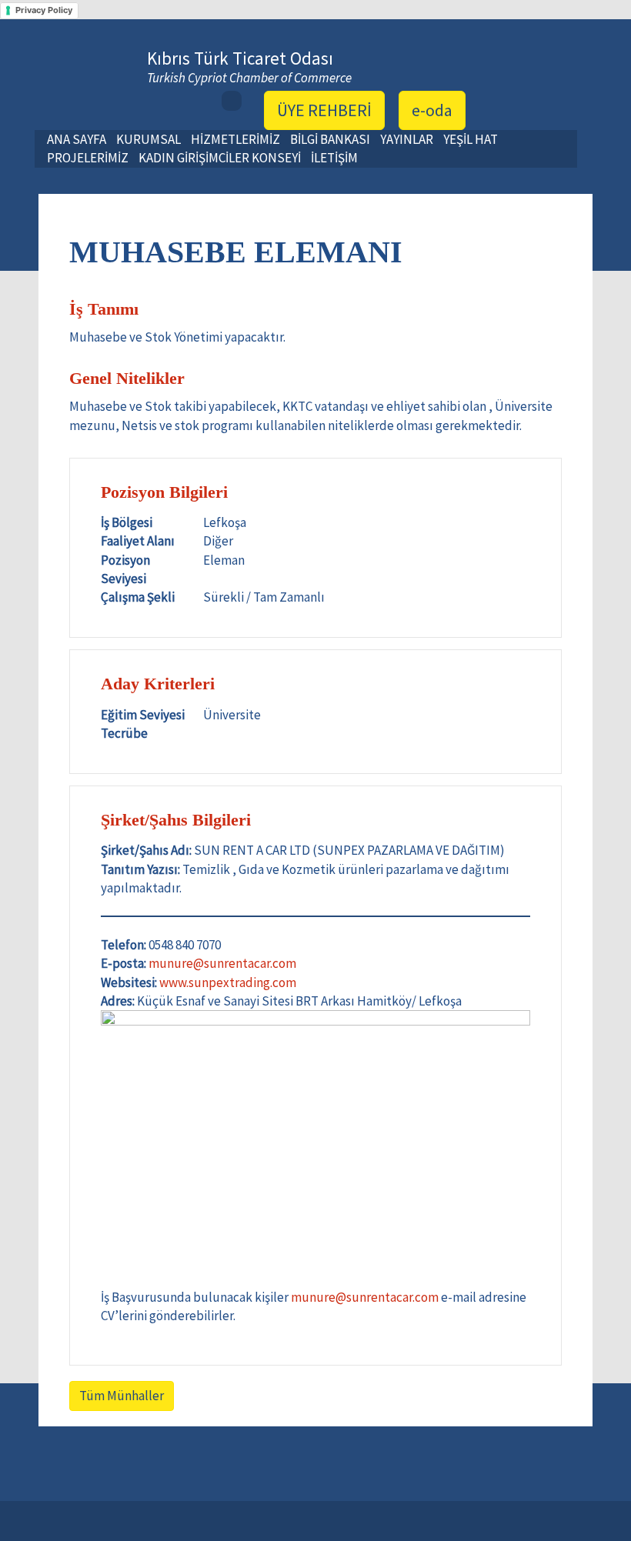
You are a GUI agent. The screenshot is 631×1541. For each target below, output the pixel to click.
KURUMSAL (148, 139)
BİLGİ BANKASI (330, 139)
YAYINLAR (406, 139)
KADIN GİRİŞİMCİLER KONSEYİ (220, 157)
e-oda (432, 110)
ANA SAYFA (76, 139)
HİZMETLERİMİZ (235, 139)
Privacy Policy (43, 10)
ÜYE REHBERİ (324, 110)
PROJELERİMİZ (88, 157)
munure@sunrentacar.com (222, 963)
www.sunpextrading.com (227, 982)
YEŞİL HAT (470, 139)
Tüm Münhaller (121, 1395)
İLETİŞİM (334, 157)
